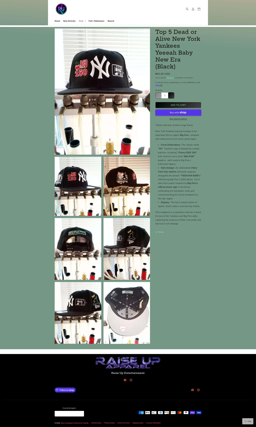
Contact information (153, 423)
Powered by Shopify (81, 423)
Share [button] (161, 232)
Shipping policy (138, 423)
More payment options (178, 119)
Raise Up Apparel (67, 423)
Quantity (158, 90)
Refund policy (96, 423)
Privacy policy (109, 423)
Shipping (170, 78)
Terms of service (123, 423)
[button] (82, 21)
